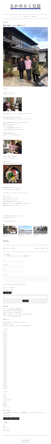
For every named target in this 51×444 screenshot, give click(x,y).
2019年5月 (5, 361)
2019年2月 (5, 367)
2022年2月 (5, 331)
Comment (5, 274)
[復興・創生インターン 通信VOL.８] (10, 230)
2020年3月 (5, 351)
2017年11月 (5, 388)
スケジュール (20, 16)
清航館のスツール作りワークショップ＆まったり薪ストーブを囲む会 (14, 314)
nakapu (7, 240)
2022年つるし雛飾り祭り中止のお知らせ (10, 310)
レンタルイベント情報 (7, 399)
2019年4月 (5, 363)
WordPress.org (6, 430)
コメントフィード (6, 428)
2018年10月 (5, 374)
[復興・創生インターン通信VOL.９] (40, 230)
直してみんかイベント (7, 406)
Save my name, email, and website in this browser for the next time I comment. (15, 284)
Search (25, 300)
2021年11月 (5, 337)
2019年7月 (5, 358)
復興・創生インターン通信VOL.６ (25, 234)
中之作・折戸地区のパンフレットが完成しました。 (11, 322)
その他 (4, 396)
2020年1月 (5, 354)
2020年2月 (5, 352)
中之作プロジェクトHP (27, 16)
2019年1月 (5, 368)
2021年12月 (5, 335)
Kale (29, 440)
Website (4, 269)
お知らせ (4, 394)
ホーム (16, 16)
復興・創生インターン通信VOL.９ (40, 234)
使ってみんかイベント (7, 401)
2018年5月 (5, 381)
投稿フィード (5, 426)
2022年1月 (5, 333)
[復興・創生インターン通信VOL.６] (25, 230)
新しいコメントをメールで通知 (9, 287)
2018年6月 (5, 379)
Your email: (5, 413)
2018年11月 (5, 372)
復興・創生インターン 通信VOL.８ (10, 234)
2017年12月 (5, 386)
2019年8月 (5, 356)
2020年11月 (5, 345)
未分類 (8, 241)
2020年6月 (5, 349)
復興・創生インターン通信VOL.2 (10, 248)
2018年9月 (5, 375)
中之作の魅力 (5, 323)
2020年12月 (5, 344)
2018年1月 (5, 384)
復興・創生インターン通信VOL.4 (40, 248)
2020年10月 (5, 347)
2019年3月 (5, 365)
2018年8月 (5, 377)
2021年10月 (5, 338)
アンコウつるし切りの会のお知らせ (9, 315)
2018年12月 (5, 370)
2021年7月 (5, 340)
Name (4, 259)
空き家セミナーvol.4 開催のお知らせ (9, 308)
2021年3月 (5, 342)
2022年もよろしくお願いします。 (9, 312)
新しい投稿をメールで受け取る (9, 289)
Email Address (6, 264)
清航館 (33, 16)
